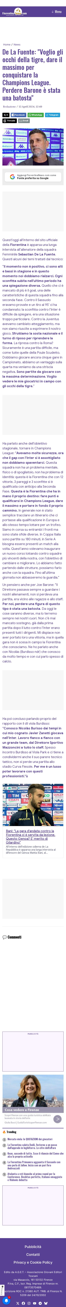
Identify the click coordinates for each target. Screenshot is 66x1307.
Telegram (53, 115)
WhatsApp (37, 115)
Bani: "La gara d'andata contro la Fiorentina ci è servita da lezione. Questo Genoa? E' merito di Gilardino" (30, 837)
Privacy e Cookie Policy (33, 1262)
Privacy (2, 1291)
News (17, 44)
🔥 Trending (9, 1132)
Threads (11, 120)
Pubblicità (33, 1247)
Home (6, 44)
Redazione (9, 106)
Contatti (33, 1254)
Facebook (20, 115)
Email (25, 120)
